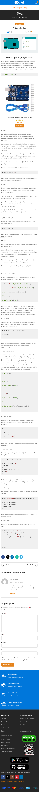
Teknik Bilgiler (23, 17)
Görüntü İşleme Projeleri (8, 748)
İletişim (3, 731)
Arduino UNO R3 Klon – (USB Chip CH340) (20, 117)
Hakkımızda (5, 715)
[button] (19, 125)
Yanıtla (12, 594)
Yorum (3, 613)
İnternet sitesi (5, 650)
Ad (2, 634)
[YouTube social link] (17, 777)
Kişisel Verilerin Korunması (27, 718)
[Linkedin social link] (12, 557)
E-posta (4, 642)
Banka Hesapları (5, 728)
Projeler (3, 725)
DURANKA (14, 772)
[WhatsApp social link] (17, 557)
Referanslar (4, 722)
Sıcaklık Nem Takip (24, 772)
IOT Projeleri (4, 745)
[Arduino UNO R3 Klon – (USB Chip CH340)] (19, 98)
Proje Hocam (13, 32)
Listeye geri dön (19, 565)
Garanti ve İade (24, 722)
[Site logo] (19, 2)
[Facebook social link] (3, 557)
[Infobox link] (19, 675)
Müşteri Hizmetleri (26, 715)
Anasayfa (14, 17)
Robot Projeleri (5, 742)
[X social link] (8, 557)
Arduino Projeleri (5, 739)
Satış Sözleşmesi (25, 725)
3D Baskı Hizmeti (6, 736)
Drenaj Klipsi (5, 772)
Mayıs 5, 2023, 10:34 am (16, 582)
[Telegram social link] (21, 557)
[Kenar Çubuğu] (2, 240)
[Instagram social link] (12, 777)
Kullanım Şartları (24, 728)
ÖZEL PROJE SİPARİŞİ (19, 8)
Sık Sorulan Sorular (25, 731)
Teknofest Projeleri (6, 751)
